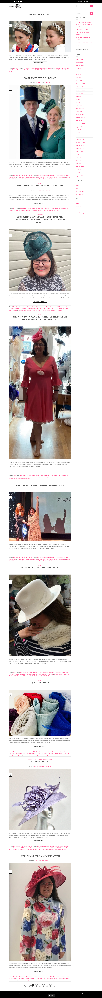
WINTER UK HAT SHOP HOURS (82, 34)
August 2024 (79, 59)
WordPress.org (80, 213)
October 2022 (80, 87)
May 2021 (78, 136)
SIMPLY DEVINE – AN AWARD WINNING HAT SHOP (40, 485)
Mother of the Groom (36, 308)
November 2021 (80, 117)
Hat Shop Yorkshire (57, 68)
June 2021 (78, 133)
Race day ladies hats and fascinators (62, 308)
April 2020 (78, 163)
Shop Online (52, 6)
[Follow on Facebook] (10, 1)
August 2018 (79, 176)
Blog (66, 6)
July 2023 (78, 68)
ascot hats (39, 175)
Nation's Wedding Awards (29, 69)
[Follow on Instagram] (12, 1)
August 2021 (79, 127)
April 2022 (78, 102)
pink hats (68, 177)
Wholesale (60, 6)
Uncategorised (39, 75)
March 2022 (79, 105)
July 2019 (78, 169)
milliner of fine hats (49, 177)
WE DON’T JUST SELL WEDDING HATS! (40, 567)
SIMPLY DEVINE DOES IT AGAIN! (83, 39)
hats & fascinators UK (32, 177)
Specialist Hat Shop (39, 69)
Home (27, 6)
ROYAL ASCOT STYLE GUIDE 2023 (40, 78)
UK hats (47, 178)
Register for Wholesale (83, 1)
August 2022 (79, 93)
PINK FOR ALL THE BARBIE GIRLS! (84, 44)
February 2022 (80, 108)
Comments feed (80, 210)
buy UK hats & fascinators (40, 68)
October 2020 (80, 145)
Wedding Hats (12, 71)
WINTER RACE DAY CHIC (83, 29)
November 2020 (80, 142)
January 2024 (79, 62)
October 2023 (80, 65)
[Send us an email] (16, 1)
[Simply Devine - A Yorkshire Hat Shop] (16, 6)
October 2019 (80, 166)
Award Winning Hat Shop (28, 68)
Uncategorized (47, 75)
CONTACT (72, 6)
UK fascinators (42, 178)
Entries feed (79, 206)
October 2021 (80, 120)
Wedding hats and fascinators (55, 310)
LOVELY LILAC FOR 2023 (39, 761)
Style (41, 12)
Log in (77, 203)
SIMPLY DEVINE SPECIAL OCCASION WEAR (40, 856)
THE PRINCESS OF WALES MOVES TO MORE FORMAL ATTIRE (84, 24)
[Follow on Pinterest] (18, 1)
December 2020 (80, 139)
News (38, 12)
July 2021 (78, 130)
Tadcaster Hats (21, 178)
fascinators (13, 177)
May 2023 (78, 74)
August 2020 (79, 151)
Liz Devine (47, 18)
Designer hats (49, 68)
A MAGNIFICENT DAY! (40, 14)
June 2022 (78, 99)
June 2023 (78, 71)
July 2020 (78, 154)
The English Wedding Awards (50, 69)
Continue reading (40, 62)
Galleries (44, 6)
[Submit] (91, 6)
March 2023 (79, 80)
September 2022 (80, 90)
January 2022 (79, 111)
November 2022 (80, 84)
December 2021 (80, 114)
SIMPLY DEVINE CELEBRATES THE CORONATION (40, 185)
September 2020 (80, 148)
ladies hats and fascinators (17, 69)
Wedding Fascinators (62, 69)
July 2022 (78, 96)
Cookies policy (41, 993)
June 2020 (78, 157)
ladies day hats (41, 177)
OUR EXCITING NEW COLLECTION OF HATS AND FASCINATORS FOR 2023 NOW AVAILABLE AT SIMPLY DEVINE (40, 219)
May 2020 (78, 160)
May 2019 (78, 173)
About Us (33, 6)
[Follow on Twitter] (14, 1)
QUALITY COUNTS (40, 682)
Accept (51, 995)
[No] (100, 995)
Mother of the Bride (27, 308)
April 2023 (78, 77)
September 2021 (80, 123)
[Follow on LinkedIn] (21, 1)
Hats (38, 6)
